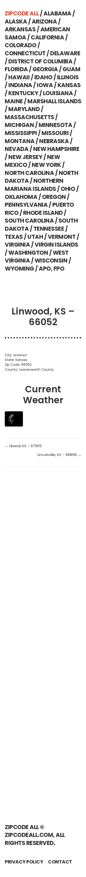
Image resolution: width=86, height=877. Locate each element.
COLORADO (20, 45)
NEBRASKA (54, 141)
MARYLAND (24, 109)
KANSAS (69, 85)
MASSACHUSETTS (29, 117)
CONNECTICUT (25, 53)
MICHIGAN (19, 125)
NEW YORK (46, 165)
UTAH (35, 237)
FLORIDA (16, 69)
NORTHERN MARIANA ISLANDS (34, 185)
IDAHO (43, 77)
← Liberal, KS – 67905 (23, 445)
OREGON (54, 197)
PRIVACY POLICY (24, 861)
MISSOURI (55, 133)
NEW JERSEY (25, 157)
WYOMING (19, 268)
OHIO (68, 189)
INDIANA (20, 85)
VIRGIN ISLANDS (56, 245)
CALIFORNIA (47, 37)
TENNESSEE (48, 229)
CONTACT (60, 861)
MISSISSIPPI (21, 133)
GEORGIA (45, 69)
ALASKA (16, 21)
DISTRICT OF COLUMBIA (40, 61)
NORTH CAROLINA (29, 173)
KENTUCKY (23, 93)
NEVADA (16, 149)
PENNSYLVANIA (26, 205)
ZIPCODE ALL (22, 13)
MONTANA (20, 141)
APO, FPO (51, 268)
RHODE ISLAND (43, 213)
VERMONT (62, 237)
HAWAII (19, 77)
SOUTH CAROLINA (29, 221)
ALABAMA (57, 13)
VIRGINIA (17, 245)
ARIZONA (44, 21)
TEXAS (14, 237)
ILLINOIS (68, 77)
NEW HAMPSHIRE (56, 149)
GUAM (71, 69)
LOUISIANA (58, 93)
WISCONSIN (51, 260)
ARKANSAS (20, 29)
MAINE (14, 101)
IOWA (45, 85)
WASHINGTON (28, 253)
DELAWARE (65, 53)
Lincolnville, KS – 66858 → (59, 454)
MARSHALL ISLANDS (54, 101)
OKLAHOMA (21, 197)
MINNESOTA (55, 125)
